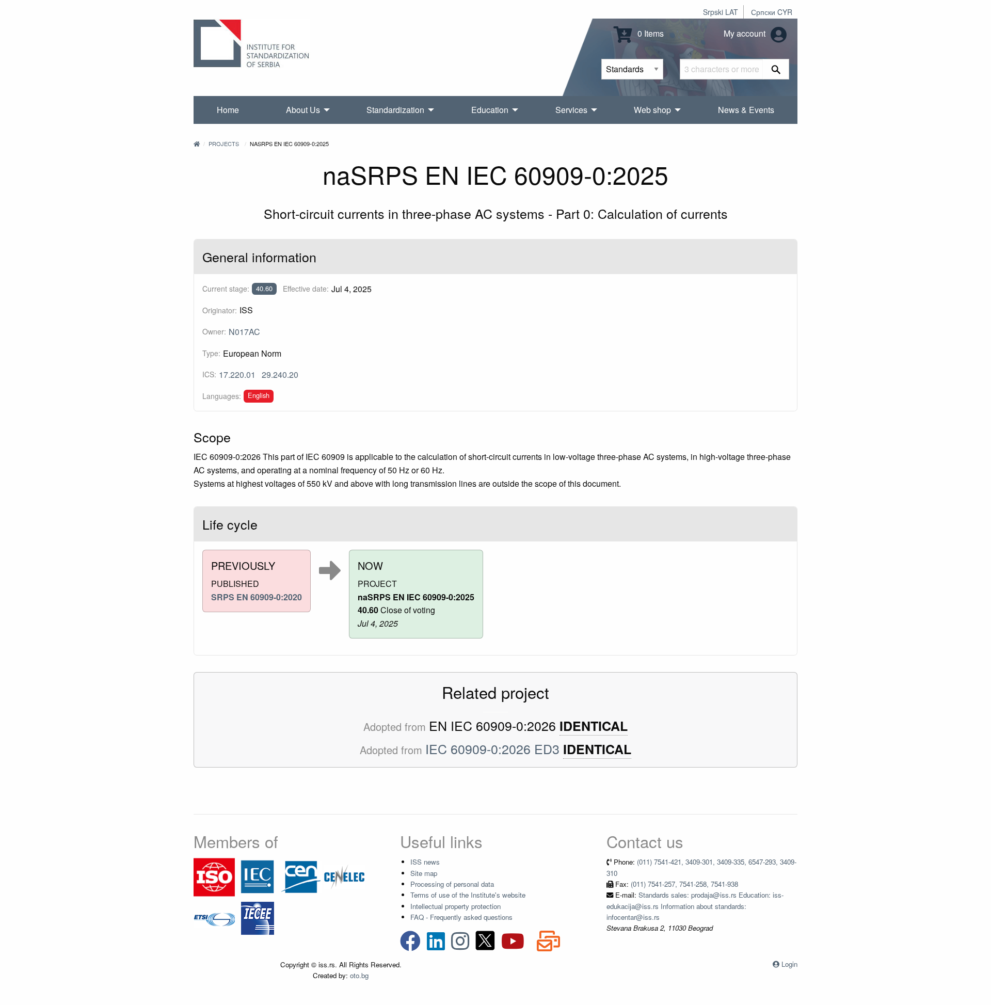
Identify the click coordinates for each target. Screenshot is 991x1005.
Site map (423, 873)
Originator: (219, 310)
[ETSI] (214, 917)
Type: (211, 353)
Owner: (214, 331)
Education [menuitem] (489, 110)
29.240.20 (280, 374)
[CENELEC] (344, 876)
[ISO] (214, 876)
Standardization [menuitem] (395, 110)
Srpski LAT (720, 12)
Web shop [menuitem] (652, 110)
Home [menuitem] (228, 110)
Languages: (221, 396)
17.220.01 (237, 374)
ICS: (209, 374)
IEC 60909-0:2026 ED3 (492, 748)
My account (746, 33)
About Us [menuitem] (303, 110)
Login (789, 964)
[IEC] (257, 876)
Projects (224, 143)
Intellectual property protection (455, 906)
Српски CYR (771, 12)
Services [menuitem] (571, 110)
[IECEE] (257, 917)
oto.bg (359, 975)
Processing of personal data (452, 884)
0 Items (649, 33)
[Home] (197, 143)
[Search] (776, 69)
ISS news (425, 862)
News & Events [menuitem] (746, 110)
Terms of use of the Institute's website (467, 895)
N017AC (244, 332)
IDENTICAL (594, 726)
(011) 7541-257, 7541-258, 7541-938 (684, 884)
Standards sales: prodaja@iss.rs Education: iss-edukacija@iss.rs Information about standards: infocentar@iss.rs (695, 906)
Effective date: (306, 288)
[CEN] (301, 876)
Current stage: (225, 288)
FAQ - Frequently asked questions (461, 917)
